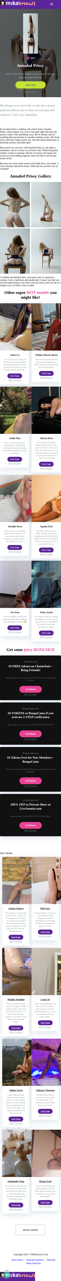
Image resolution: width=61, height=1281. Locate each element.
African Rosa (46, 438)
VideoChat (51, 1260)
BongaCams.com (31, 708)
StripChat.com (30, 661)
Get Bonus (30, 689)
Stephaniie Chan (16, 1181)
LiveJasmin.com (30, 800)
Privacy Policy (17, 1260)
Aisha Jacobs (46, 612)
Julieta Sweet (16, 1090)
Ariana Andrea (16, 908)
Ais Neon (14, 612)
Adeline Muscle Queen (46, 355)
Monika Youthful (15, 999)
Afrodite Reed (15, 526)
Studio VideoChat (33, 1263)
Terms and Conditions (35, 1260)
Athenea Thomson (45, 1090)
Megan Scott (45, 1181)
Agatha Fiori (46, 526)
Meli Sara (45, 908)
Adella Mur (15, 438)
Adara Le (15, 355)
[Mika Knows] (17, 4)
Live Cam (30, 84)
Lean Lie (45, 999)
